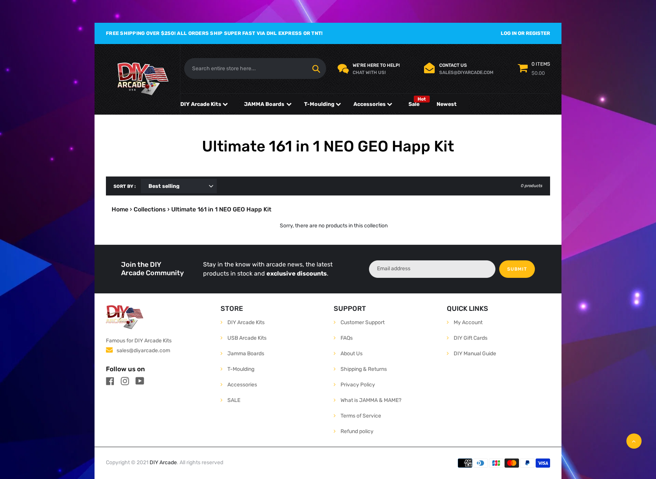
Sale (413, 104)
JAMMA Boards (264, 104)
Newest (447, 104)
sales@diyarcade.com (143, 350)
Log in (509, 33)
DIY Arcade (163, 462)
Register (538, 33)
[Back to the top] (634, 441)
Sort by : (125, 186)
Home (120, 209)
